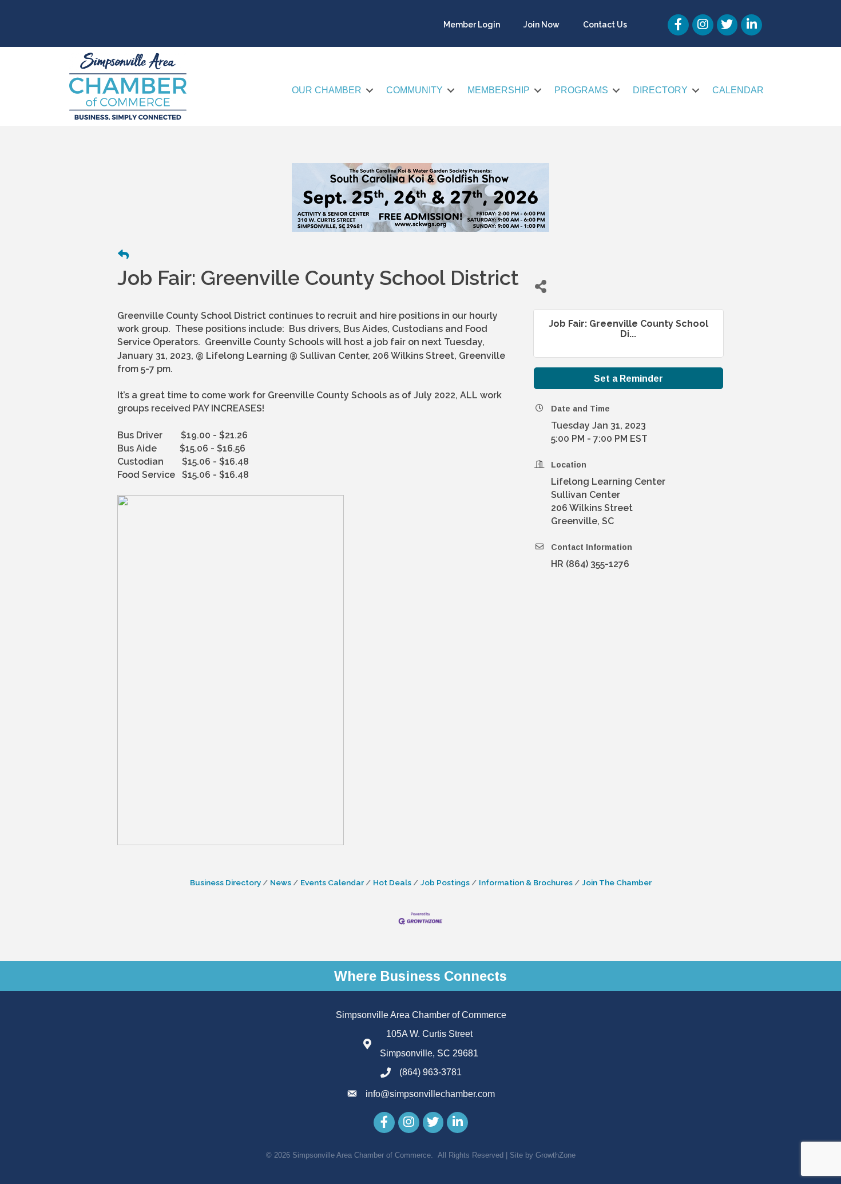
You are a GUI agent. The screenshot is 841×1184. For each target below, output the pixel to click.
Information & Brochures (526, 882)
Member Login (471, 24)
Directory (660, 90)
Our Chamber (327, 90)
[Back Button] (123, 255)
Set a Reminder (628, 378)
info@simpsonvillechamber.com (430, 1094)
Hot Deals (392, 882)
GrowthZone (555, 1155)
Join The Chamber (617, 882)
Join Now (541, 24)
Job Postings (445, 882)
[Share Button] (540, 286)
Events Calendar (332, 882)
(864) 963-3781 (430, 1072)
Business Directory (225, 882)
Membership (498, 90)
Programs (581, 90)
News (280, 882)
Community (414, 90)
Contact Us (605, 24)
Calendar (738, 90)
